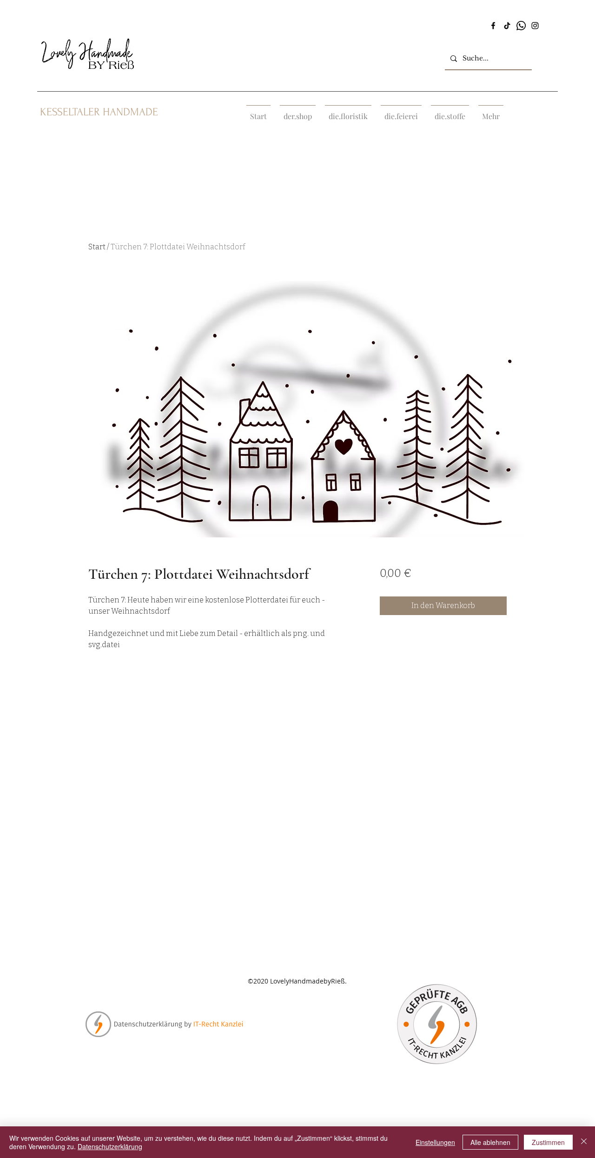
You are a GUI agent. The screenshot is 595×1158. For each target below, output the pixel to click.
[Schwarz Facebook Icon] (493, 25)
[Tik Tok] (507, 25)
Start (97, 246)
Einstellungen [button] (435, 1142)
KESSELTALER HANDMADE (99, 112)
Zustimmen (548, 1142)
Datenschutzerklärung (110, 1146)
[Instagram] (535, 25)
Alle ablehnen (490, 1142)
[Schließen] (583, 1142)
